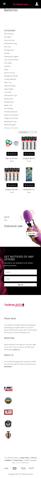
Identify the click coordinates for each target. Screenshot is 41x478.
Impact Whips (8, 89)
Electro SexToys (9, 73)
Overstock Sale (9, 40)
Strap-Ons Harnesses (11, 115)
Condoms (7, 66)
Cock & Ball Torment (11, 60)
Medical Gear (8, 99)
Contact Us (16, 350)
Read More (8, 367)
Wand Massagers (10, 125)
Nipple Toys (8, 105)
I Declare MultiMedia (22, 463)
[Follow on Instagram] (22, 311)
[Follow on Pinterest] (26, 311)
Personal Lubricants (11, 112)
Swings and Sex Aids (11, 118)
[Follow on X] (18, 311)
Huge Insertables (10, 86)
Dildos (6, 69)
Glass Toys (8, 82)
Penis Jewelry (8, 108)
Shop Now (31, 233)
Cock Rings (8, 63)
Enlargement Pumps (11, 76)
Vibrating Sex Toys (10, 121)
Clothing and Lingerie (11, 56)
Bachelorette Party (10, 43)
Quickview (12, 154)
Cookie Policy (24, 458)
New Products (9, 34)
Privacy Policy (18, 460)
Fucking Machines (10, 79)
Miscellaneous (9, 102)
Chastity (7, 53)
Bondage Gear (9, 50)
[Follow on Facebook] (14, 311)
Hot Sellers (7, 37)
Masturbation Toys (10, 95)
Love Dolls (7, 92)
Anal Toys (7, 47)
